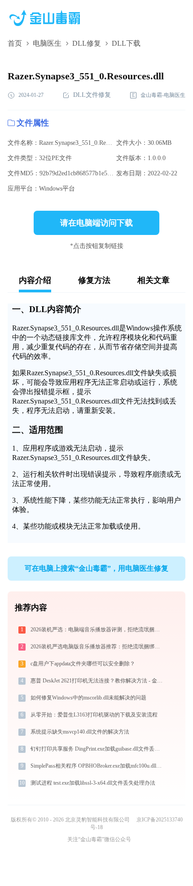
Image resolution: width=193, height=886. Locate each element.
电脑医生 (47, 43)
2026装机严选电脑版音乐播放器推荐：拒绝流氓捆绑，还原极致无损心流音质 (98, 646)
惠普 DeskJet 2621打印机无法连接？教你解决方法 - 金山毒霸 (98, 681)
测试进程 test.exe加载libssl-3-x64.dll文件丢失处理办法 (93, 783)
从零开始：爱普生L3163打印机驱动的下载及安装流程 (94, 715)
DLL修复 (86, 43)
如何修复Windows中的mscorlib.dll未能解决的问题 (88, 698)
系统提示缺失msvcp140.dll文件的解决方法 (80, 732)
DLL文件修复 (92, 94)
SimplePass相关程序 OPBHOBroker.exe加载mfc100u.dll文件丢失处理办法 (98, 766)
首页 (15, 43)
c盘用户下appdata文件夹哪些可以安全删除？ (83, 663)
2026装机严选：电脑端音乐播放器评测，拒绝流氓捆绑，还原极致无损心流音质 (98, 629)
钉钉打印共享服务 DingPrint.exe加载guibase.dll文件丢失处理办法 (98, 749)
